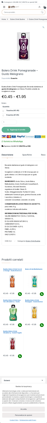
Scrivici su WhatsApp (13, 141)
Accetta (24, 409)
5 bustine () (12, 115)
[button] (43, 27)
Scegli (19, 294)
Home (4, 19)
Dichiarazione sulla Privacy (28, 420)
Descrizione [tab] (7, 155)
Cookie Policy (14, 420)
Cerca (42, 12)
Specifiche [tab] (27, 155)
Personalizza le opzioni (23, 415)
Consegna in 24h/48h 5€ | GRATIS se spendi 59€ (20, 2)
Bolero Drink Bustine (17, 19)
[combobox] (20, 12)
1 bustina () (12, 110)
